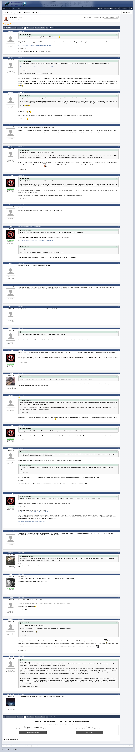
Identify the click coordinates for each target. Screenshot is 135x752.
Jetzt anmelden (89, 732)
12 (30, 27)
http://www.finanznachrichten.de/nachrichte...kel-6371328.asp (34, 511)
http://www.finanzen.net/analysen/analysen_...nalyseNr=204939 (34, 45)
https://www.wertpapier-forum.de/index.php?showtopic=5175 (37, 240)
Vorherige (8, 27)
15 (38, 27)
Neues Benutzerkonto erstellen (33, 732)
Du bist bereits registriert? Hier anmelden (108, 8)
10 (24, 27)
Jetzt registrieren (124, 8)
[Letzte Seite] (47, 28)
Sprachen (4, 749)
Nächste (43, 27)
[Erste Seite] (4, 28)
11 (27, 27)
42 (116, 17)
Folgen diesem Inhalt (110, 17)
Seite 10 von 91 (52, 27)
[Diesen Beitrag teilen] (118, 31)
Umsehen (7, 8)
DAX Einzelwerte (31, 19)
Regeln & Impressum (19, 8)
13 (33, 27)
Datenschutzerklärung (13, 749)
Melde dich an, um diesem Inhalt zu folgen (94, 17)
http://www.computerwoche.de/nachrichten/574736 (31, 521)
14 (35, 27)
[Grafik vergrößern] (60, 37)
